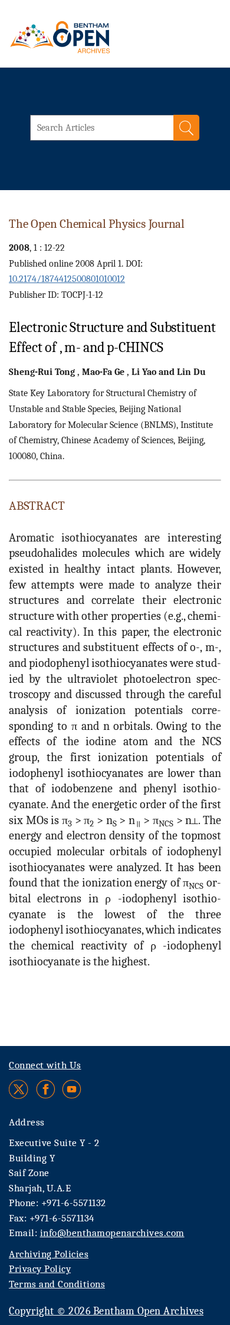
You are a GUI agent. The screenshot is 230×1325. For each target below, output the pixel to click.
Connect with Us (45, 1065)
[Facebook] (45, 1089)
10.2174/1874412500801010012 (67, 279)
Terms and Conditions (57, 1284)
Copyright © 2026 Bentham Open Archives (106, 1311)
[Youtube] (71, 1089)
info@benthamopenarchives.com (112, 1232)
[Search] (186, 128)
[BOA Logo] (91, 37)
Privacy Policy (40, 1268)
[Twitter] (19, 1089)
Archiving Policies (48, 1254)
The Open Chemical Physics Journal (97, 224)
